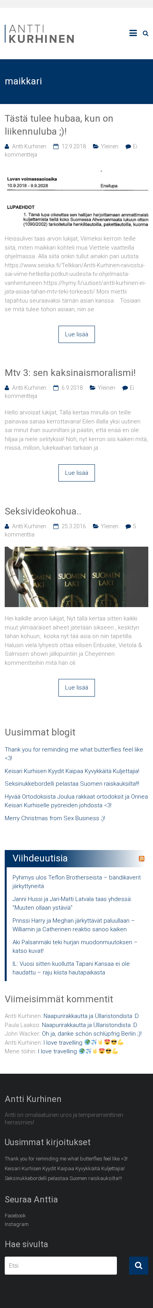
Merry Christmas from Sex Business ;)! (55, 818)
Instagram (17, 1224)
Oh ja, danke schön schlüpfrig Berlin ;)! (92, 1033)
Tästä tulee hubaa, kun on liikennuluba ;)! (59, 125)
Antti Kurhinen (29, 146)
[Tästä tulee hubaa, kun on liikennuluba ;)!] (77, 171)
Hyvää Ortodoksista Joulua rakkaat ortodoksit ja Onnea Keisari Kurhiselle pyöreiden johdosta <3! (76, 801)
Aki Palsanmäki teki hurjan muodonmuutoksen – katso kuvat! (75, 947)
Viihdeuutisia (40, 858)
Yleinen (109, 146)
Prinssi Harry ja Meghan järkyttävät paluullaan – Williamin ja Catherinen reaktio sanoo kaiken (74, 925)
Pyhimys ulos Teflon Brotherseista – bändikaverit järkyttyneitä (77, 882)
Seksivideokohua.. (43, 511)
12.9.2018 (74, 146)
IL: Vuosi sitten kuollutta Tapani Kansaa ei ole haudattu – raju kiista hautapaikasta (71, 968)
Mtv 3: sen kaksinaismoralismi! (70, 372)
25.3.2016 (74, 526)
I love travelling (64, 1042)
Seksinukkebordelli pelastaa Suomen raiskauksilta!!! (72, 783)
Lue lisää (76, 334)
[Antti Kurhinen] (40, 25)
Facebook (15, 1216)
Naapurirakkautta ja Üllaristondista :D (91, 1016)
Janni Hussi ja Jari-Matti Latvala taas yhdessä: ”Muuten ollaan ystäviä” (72, 904)
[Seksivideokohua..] (77, 551)
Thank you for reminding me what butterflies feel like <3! (74, 754)
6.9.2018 (72, 388)
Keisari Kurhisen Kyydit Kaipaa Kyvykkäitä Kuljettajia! (72, 771)
